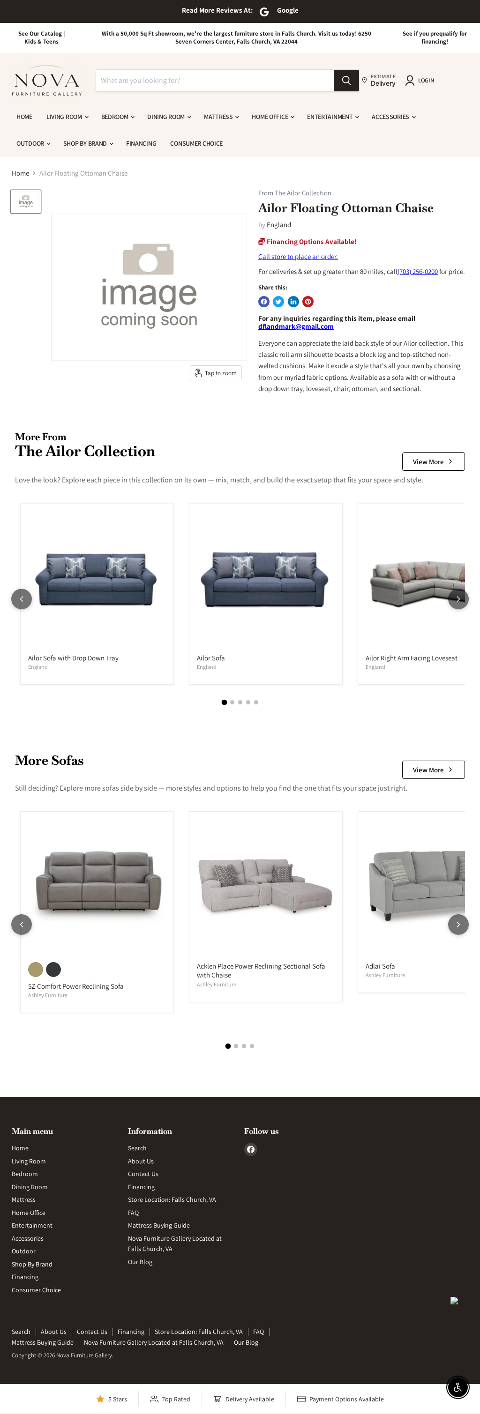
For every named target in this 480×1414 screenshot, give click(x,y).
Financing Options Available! (311, 241)
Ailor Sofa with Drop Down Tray (73, 657)
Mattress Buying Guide (159, 1225)
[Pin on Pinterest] (308, 301)
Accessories (391, 116)
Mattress (219, 116)
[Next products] (458, 599)
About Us (141, 1161)
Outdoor (30, 143)
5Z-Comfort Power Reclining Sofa (76, 986)
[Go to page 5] (256, 702)
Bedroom (115, 116)
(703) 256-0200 (418, 271)
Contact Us (143, 1174)
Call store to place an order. (298, 256)
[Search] (346, 80)
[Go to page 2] (232, 702)
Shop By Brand (85, 143)
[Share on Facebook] (264, 301)
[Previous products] (21, 599)
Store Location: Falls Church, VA (172, 1199)
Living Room (64, 116)
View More (428, 461)
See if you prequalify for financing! (435, 37)
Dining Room (166, 116)
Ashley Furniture (48, 995)
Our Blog (140, 1262)
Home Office (270, 116)
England (279, 224)
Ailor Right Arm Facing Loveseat (412, 657)
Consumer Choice (196, 143)
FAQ (133, 1212)
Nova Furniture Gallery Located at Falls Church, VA (154, 1342)
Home (24, 116)
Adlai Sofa (380, 966)
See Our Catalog (40, 33)
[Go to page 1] (224, 702)
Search (137, 1148)
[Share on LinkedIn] (293, 301)
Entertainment (330, 116)
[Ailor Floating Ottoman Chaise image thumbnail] (26, 201)
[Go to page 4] (248, 702)
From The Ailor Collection (294, 193)
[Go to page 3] (240, 702)
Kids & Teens (41, 41)
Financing (141, 143)
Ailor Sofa (211, 657)
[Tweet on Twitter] (278, 301)
